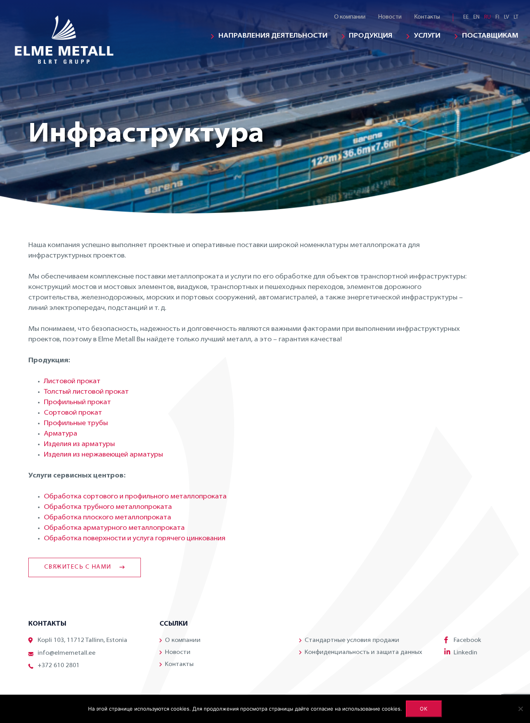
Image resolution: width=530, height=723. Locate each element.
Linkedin (465, 653)
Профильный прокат (77, 402)
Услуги (427, 36)
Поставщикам (490, 36)
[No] (520, 709)
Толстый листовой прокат (86, 392)
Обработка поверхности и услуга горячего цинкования (134, 538)
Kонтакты (427, 17)
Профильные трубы (76, 423)
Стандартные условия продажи (352, 640)
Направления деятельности (272, 36)
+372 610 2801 (59, 665)
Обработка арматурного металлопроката (114, 528)
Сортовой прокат (73, 413)
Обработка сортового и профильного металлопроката (135, 496)
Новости (390, 17)
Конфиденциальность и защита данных (363, 652)
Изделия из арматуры (79, 444)
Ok (424, 709)
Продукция (370, 36)
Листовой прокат (72, 381)
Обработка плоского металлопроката (107, 517)
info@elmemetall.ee (66, 653)
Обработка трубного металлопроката (108, 507)
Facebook (467, 640)
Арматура (60, 434)
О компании (349, 17)
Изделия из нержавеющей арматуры (103, 454)
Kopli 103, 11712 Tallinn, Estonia (82, 640)
